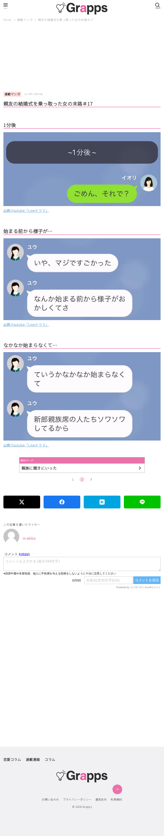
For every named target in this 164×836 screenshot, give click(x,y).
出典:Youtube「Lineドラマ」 (26, 210)
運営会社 (101, 799)
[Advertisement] (83, 57)
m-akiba (29, 538)
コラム (50, 759)
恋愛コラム (12, 759)
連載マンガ (25, 20)
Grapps (87, 807)
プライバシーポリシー (77, 799)
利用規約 (116, 799)
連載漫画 (33, 759)
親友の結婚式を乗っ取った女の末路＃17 (66, 20)
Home (7, 20)
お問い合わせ (50, 799)
